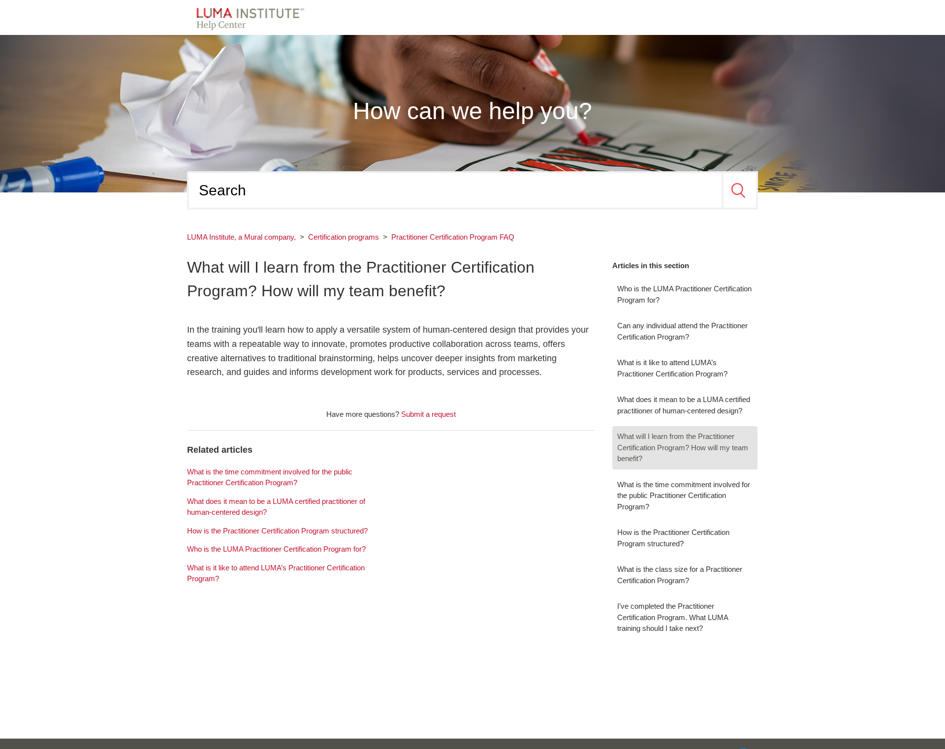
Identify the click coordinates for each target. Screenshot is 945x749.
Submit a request (428, 414)
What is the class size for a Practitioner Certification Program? (679, 575)
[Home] (247, 16)
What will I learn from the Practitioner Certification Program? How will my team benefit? (682, 447)
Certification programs (343, 237)
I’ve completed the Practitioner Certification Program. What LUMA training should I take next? (672, 617)
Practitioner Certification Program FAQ (452, 237)
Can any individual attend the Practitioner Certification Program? (682, 331)
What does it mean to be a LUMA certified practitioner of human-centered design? (683, 405)
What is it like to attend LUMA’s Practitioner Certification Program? (672, 368)
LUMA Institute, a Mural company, (241, 237)
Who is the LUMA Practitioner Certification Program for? (684, 294)
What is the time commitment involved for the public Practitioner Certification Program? (683, 495)
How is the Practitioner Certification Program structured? (673, 538)
